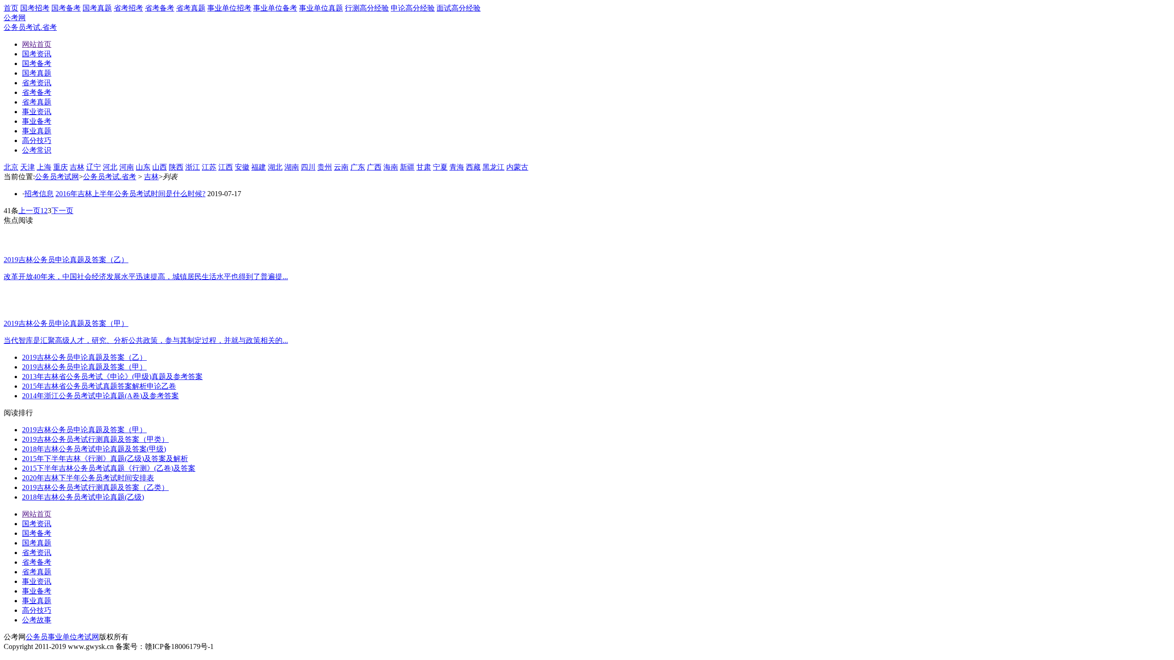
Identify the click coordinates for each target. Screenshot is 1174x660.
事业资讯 (36, 581)
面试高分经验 (459, 8)
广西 (374, 167)
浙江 (192, 167)
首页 (11, 8)
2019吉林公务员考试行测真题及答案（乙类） (95, 487)
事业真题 (36, 601)
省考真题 (190, 8)
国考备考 (66, 8)
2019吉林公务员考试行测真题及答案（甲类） (95, 439)
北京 (11, 167)
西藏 (473, 167)
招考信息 (39, 194)
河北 (110, 167)
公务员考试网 (57, 177)
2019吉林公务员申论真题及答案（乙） (84, 357)
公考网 (15, 18)
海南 (390, 167)
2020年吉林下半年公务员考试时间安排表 (88, 478)
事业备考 (36, 591)
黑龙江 (493, 167)
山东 (143, 167)
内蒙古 (517, 167)
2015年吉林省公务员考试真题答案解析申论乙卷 (99, 386)
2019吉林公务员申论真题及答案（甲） (84, 367)
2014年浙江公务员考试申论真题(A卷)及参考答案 (100, 396)
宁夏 (440, 167)
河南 (126, 167)
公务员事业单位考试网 (62, 637)
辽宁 (93, 167)
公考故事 (36, 620)
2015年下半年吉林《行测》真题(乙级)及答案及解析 (105, 458)
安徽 (242, 167)
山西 (159, 167)
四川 (308, 167)
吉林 (77, 167)
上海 (44, 167)
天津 (27, 167)
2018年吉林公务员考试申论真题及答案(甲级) (94, 449)
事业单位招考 (229, 8)
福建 (258, 167)
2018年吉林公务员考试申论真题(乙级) (83, 497)
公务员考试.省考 (30, 27)
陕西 (176, 167)
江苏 (209, 167)
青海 (456, 167)
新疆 (407, 167)
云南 (341, 167)
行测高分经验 (367, 8)
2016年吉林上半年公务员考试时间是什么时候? (130, 194)
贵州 (324, 167)
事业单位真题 (321, 8)
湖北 (275, 167)
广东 (357, 167)
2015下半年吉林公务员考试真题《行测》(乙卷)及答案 (108, 468)
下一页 (62, 210)
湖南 (291, 167)
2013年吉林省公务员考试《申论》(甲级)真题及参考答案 (112, 376)
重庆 (60, 167)
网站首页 (36, 514)
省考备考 (159, 8)
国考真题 (97, 8)
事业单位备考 (275, 8)
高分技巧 (36, 610)
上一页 (29, 210)
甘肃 (423, 167)
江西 (225, 167)
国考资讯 (36, 524)
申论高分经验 (413, 8)
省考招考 (128, 8)
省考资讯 (36, 552)
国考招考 (35, 8)
